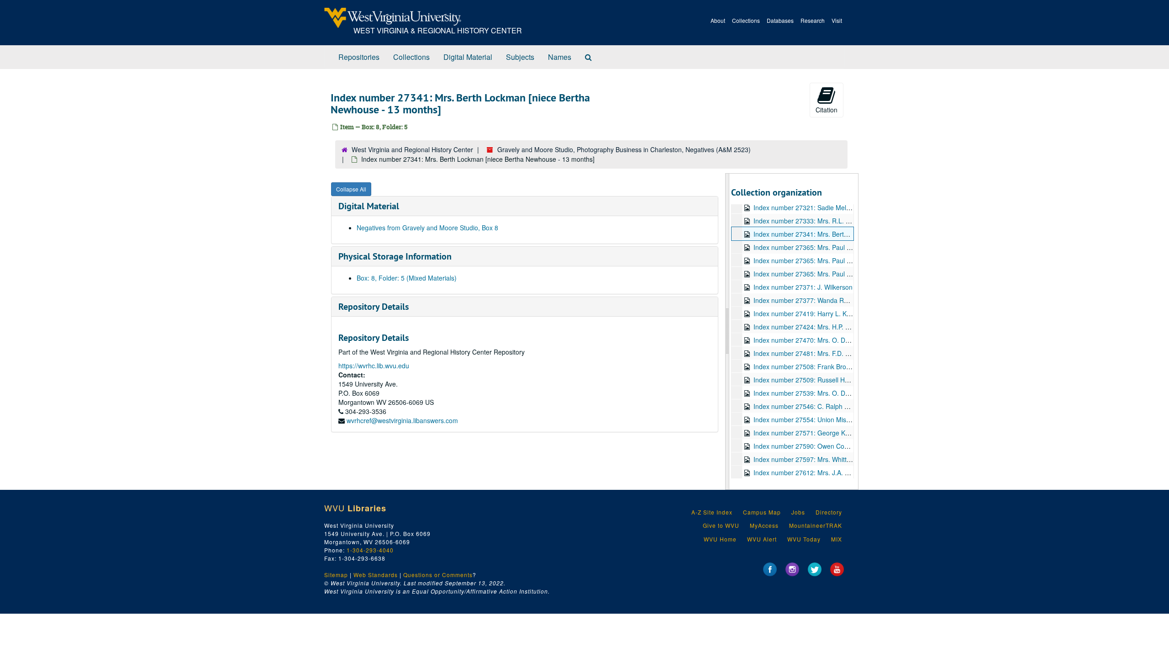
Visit (837, 20)
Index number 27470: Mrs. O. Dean (804, 340)
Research (812, 20)
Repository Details (373, 307)
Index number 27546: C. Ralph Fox (804, 406)
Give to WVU (721, 525)
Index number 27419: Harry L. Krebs (806, 313)
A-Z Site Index (711, 512)
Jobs (798, 512)
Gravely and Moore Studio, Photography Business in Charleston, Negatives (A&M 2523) (624, 149)
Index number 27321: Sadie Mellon (804, 207)
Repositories (358, 57)
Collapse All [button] (351, 189)
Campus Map (762, 512)
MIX (836, 539)
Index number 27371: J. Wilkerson (803, 287)
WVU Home (720, 539)
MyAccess (764, 525)
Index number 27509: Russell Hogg (804, 379)
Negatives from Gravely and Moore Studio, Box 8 (427, 227)
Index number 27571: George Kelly (804, 432)
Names (559, 57)
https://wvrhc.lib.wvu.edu (373, 365)
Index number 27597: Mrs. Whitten (803, 459)
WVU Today (804, 539)
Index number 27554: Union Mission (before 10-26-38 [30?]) (840, 419)
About (718, 20)
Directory (829, 512)
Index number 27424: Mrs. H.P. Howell (808, 326)
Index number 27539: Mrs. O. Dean (804, 393)
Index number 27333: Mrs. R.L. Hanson (810, 220)
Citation (826, 109)
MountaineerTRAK (815, 525)
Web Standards (375, 574)
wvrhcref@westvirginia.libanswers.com (402, 420)
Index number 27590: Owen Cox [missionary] (818, 446)
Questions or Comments (438, 574)
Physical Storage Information (395, 256)
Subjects (520, 57)
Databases (780, 20)
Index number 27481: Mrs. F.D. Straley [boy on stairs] (830, 353)
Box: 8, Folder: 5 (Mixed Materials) (407, 277)
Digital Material (467, 57)
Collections (746, 20)
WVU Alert (762, 539)
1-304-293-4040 (370, 550)
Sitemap (336, 574)
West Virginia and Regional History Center (412, 149)
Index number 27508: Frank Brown (803, 366)
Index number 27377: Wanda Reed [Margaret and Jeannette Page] (850, 300)
